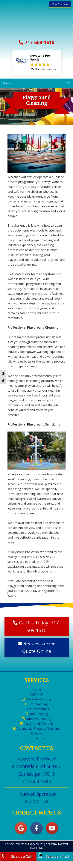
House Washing (37, 709)
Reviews (36, 733)
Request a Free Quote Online (38, 647)
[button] (36, 62)
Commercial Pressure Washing (38, 728)
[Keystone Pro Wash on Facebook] (36, 828)
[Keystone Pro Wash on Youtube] (52, 828)
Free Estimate (60, 4)
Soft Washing (38, 704)
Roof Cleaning (38, 714)
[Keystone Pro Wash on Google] (21, 828)
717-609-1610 (38, 42)
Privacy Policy (34, 844)
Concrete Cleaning (38, 719)
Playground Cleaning (38, 724)
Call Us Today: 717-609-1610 (39, 626)
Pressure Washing (38, 699)
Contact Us (36, 738)
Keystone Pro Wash (37, 21)
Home (36, 689)
